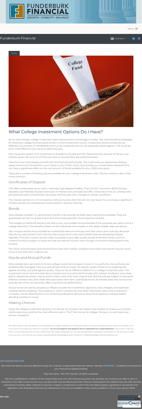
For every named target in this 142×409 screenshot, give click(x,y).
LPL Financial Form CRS (12, 360)
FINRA (106, 365)
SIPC (112, 365)
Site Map (4, 396)
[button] (132, 28)
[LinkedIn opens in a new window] (133, 39)
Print (14, 53)
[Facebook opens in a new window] (139, 39)
